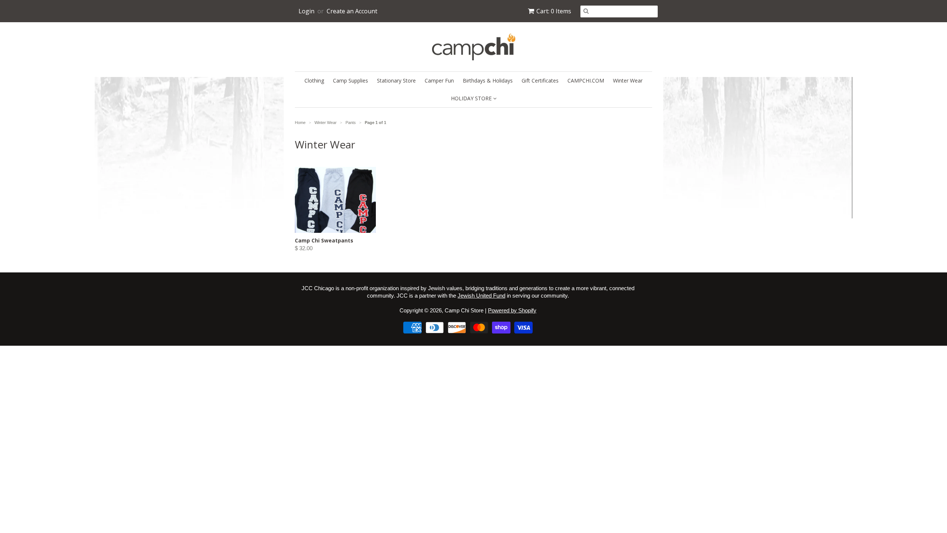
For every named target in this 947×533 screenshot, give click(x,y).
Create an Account (352, 11)
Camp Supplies (350, 80)
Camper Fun (439, 80)
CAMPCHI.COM (585, 80)
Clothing (314, 80)
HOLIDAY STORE (472, 98)
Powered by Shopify (512, 310)
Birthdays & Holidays (488, 80)
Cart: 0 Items (553, 11)
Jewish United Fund (481, 295)
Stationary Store (396, 80)
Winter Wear (628, 80)
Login (306, 11)
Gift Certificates (540, 80)
